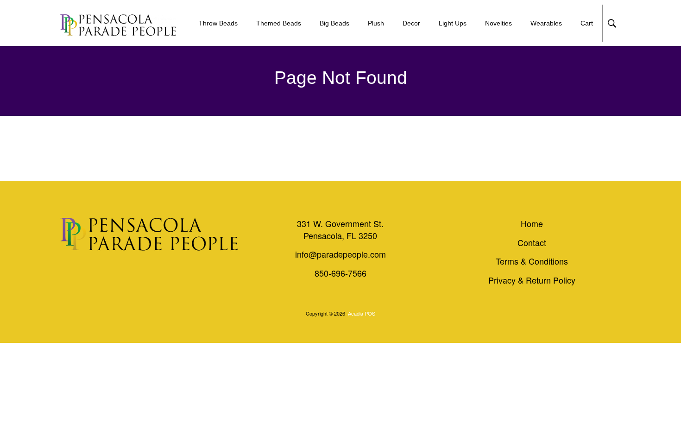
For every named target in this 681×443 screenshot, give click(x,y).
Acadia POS (361, 313)
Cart (586, 23)
